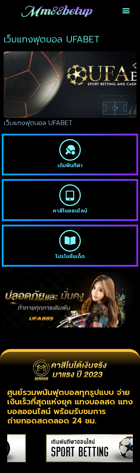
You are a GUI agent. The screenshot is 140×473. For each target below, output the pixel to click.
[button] (126, 11)
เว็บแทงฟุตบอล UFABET (38, 123)
